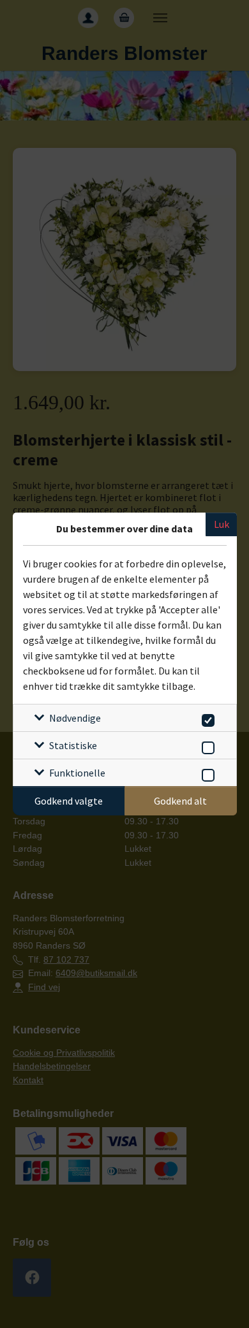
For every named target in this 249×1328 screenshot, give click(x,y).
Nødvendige (75, 717)
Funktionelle (77, 772)
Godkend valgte (68, 800)
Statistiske (73, 745)
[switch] (206, 718)
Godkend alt (180, 800)
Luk (221, 524)
